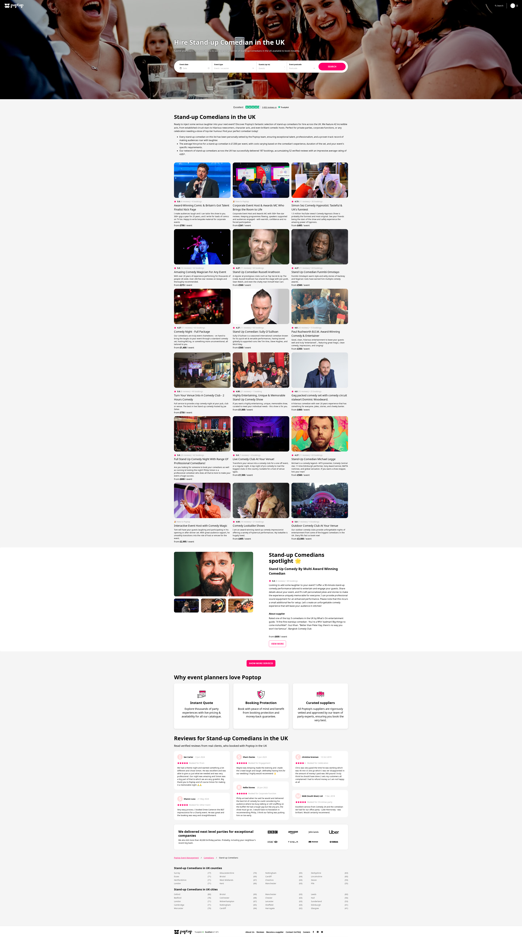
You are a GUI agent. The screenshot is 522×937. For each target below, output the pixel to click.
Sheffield (269, 905)
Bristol (223, 876)
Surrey (177, 873)
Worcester (178, 908)
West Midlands (226, 880)
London (177, 883)
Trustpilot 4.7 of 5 (206, 932)
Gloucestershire (227, 873)
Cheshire (269, 880)
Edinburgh (316, 905)
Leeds (313, 894)
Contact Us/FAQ (293, 932)
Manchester (270, 883)
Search (500, 5)
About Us (250, 932)
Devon (314, 880)
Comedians (209, 857)
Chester (268, 898)
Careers (306, 932)
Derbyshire (316, 873)
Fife (312, 883)
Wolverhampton (227, 901)
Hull (313, 898)
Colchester (224, 898)
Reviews (260, 932)
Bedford (177, 898)
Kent (222, 883)
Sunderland (316, 901)
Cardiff (268, 876)
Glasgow (315, 908)
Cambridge (179, 905)
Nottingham (270, 873)
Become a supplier (275, 932)
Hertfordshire (180, 880)
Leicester (269, 901)
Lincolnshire (316, 876)
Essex (176, 876)
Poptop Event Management (186, 857)
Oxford (177, 894)
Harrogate (270, 908)
